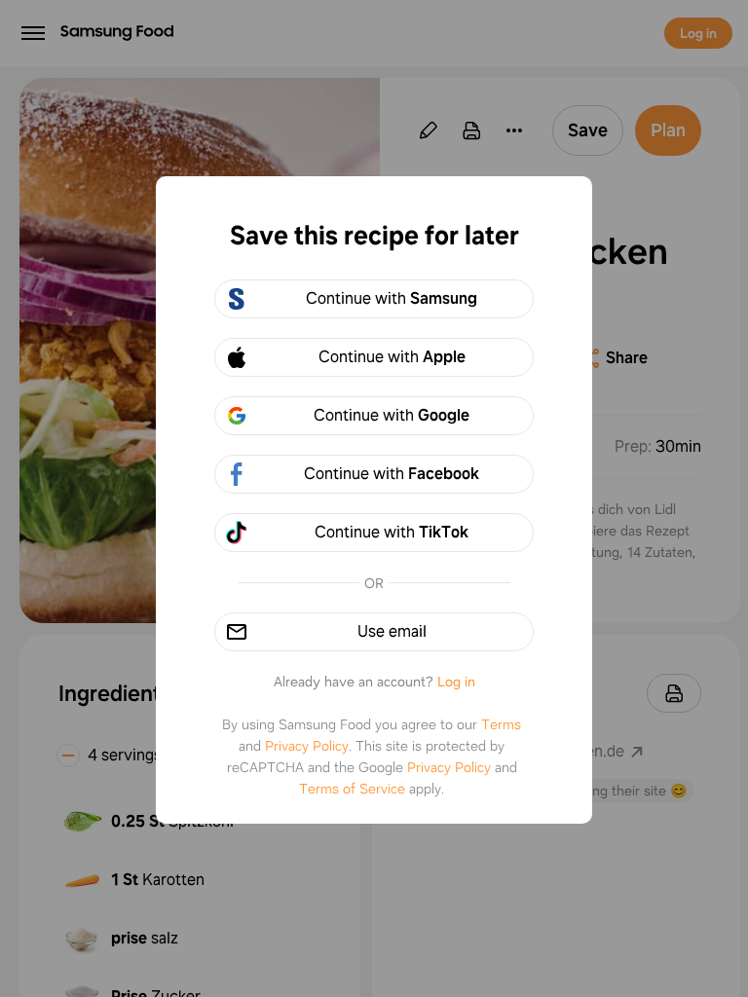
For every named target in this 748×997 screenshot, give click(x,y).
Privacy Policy (307, 746)
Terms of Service (352, 788)
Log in (456, 681)
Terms (501, 724)
